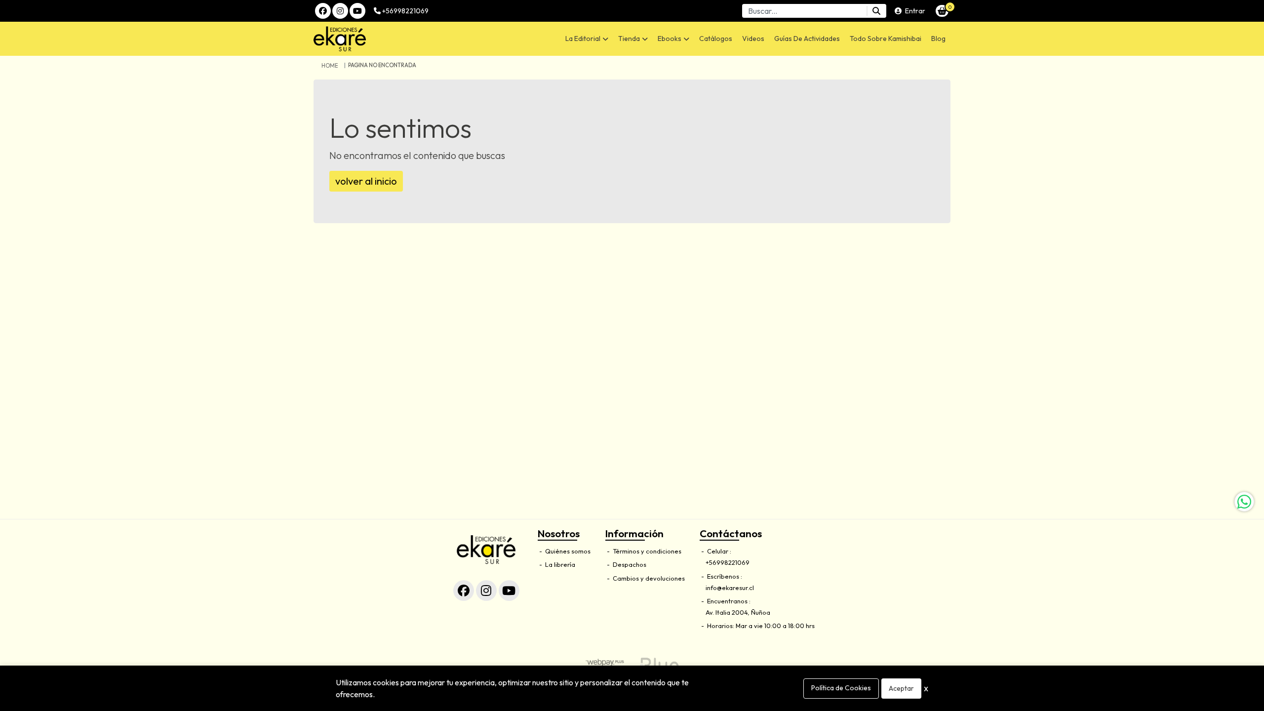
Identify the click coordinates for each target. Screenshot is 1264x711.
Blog (938, 38)
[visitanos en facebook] (323, 11)
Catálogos (715, 38)
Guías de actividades (807, 38)
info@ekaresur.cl (730, 588)
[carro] (942, 11)
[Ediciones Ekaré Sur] (388, 39)
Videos (753, 38)
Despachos (628, 564)
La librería (559, 564)
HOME (329, 65)
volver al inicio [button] (366, 181)
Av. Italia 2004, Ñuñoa (738, 612)
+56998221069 (405, 10)
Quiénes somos (567, 551)
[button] (586, 39)
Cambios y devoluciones (648, 578)
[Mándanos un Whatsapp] (1244, 502)
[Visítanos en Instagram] (486, 590)
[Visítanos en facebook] (463, 590)
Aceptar (901, 688)
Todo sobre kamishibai (885, 38)
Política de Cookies (841, 687)
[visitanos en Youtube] (357, 11)
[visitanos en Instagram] (340, 11)
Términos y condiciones (646, 551)
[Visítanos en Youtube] (509, 590)
